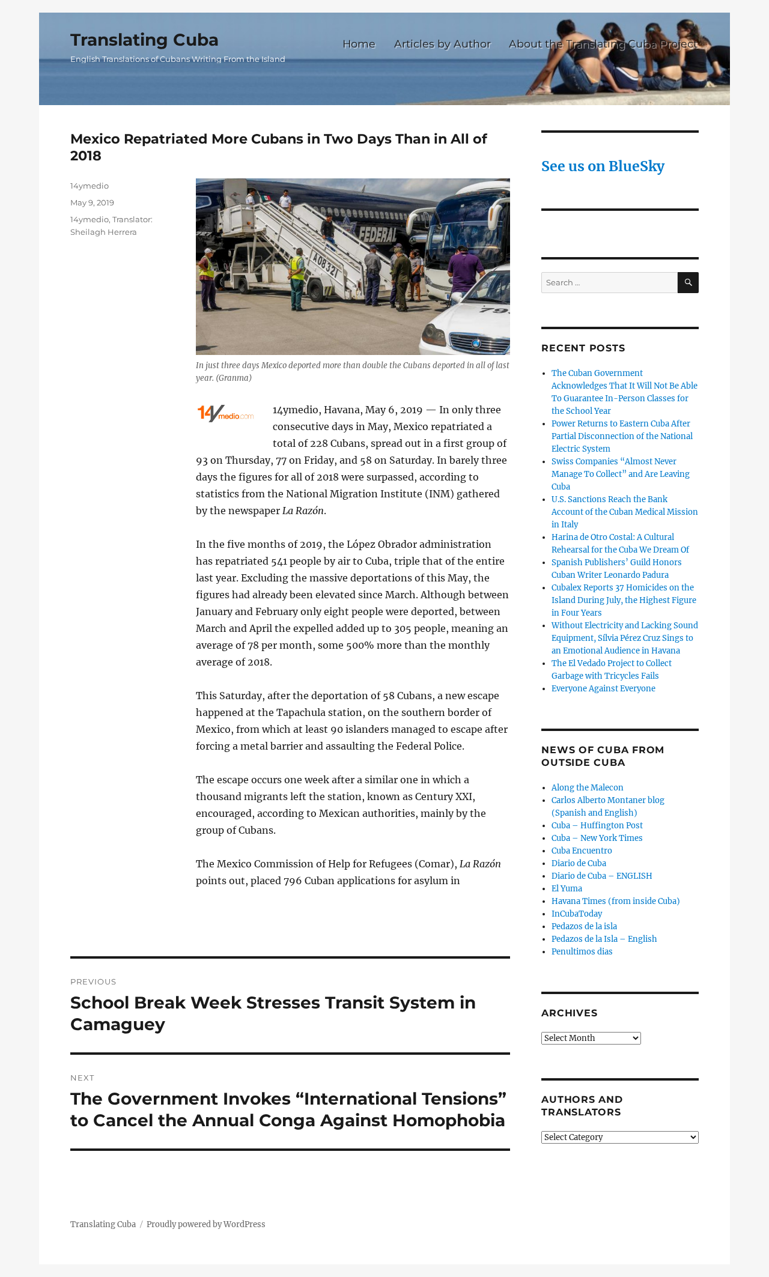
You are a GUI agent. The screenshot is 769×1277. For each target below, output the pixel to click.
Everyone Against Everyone (603, 689)
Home (358, 43)
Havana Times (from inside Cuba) (616, 901)
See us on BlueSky (602, 166)
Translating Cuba (144, 39)
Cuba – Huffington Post (597, 825)
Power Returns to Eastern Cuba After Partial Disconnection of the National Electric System (622, 436)
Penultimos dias (582, 952)
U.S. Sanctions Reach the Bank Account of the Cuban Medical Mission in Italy (625, 512)
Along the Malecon (588, 788)
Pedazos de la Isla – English (604, 939)
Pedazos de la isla (584, 926)
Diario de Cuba (579, 863)
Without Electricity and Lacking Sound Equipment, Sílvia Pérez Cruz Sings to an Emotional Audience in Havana (625, 638)
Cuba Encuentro (582, 851)
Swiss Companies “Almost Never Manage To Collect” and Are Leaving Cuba (621, 474)
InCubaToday (577, 914)
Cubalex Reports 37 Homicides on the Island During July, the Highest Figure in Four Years (624, 600)
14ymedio (89, 185)
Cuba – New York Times (597, 838)
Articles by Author (442, 43)
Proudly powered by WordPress (206, 1224)
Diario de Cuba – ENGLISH (602, 876)
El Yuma (567, 889)
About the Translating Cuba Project (603, 43)
